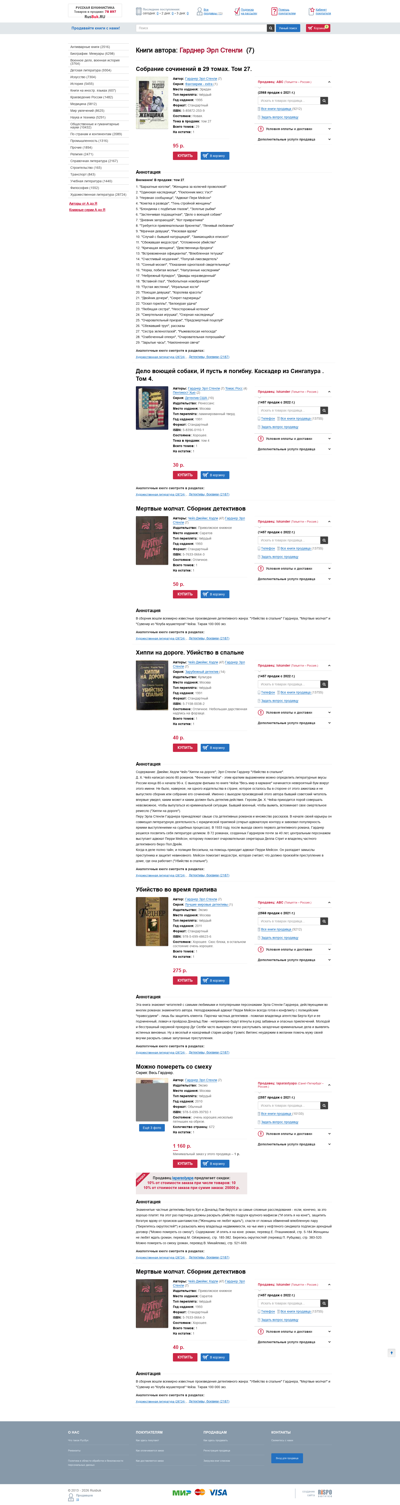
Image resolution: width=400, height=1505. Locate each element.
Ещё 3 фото (152, 1128)
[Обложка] (152, 127)
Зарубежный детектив (202, 672)
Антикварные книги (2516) (90, 47)
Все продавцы (213, 11)
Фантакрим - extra (199, 84)
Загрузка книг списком (216, 1460)
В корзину (217, 156)
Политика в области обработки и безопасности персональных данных (95, 1462)
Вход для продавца (287, 1458)
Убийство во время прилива (176, 889)
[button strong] (293, 82)
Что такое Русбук (78, 1440)
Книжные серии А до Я (87, 210)
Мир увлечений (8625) (87, 110)
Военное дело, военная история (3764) (95, 61)
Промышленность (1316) (89, 141)
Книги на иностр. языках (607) (93, 90)
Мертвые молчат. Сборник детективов (191, 508)
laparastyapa (183, 1178)
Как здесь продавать (215, 1440)
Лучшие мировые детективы (207, 904)
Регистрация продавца (216, 1450)
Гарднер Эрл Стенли (201, 78)
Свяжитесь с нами (282, 1440)
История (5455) (82, 84)
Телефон (268, 418)
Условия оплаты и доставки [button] (289, 129)
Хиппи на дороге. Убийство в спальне (190, 652)
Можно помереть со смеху (174, 1066)
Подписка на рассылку (249, 11)
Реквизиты (74, 1450)
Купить (185, 155)
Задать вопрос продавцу (279, 117)
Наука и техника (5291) (88, 117)
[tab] (293, 82)
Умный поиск (288, 28)
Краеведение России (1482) (91, 97)
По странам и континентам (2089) (96, 134)
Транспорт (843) (82, 174)
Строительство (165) (86, 167)
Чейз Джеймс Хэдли (203, 518)
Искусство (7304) (83, 77)
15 (77, 1499)
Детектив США (196, 398)
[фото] (152, 1120)
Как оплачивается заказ (150, 1450)
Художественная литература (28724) (98, 194)
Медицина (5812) (83, 104)
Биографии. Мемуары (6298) (92, 53)
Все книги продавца (276, 109)
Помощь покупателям (287, 11)
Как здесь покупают (147, 1440)
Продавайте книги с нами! (96, 28)
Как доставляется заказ (150, 1460)
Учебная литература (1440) (91, 181)
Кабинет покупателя (323, 11)
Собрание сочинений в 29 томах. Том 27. (194, 68)
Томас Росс (234, 388)
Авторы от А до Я (83, 203)
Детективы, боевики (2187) (209, 357)
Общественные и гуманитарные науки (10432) (94, 125)
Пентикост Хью (184, 392)
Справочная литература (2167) (94, 161)
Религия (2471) (81, 154)
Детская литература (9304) (90, 70)
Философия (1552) (84, 188)
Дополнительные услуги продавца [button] (286, 139)
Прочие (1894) (81, 147)
